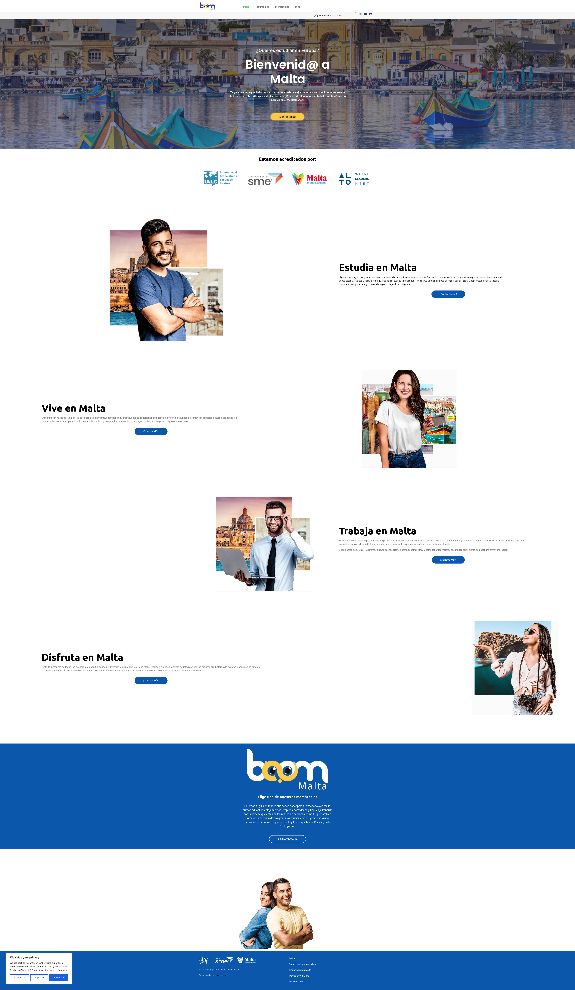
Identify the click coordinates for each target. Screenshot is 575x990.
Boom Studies (221, 975)
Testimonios (262, 6)
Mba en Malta (296, 981)
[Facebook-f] (354, 14)
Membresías (282, 6)
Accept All (58, 977)
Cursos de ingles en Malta (302, 964)
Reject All (39, 977)
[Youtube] (365, 14)
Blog (297, 6)
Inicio (246, 6)
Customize (19, 977)
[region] (39, 968)
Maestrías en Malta (299, 975)
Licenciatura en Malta (300, 970)
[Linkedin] (370, 14)
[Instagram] (360, 14)
